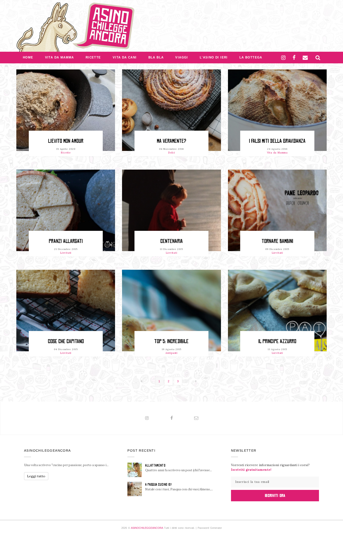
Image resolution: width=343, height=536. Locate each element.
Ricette (93, 57)
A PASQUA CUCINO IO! (158, 484)
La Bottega (250, 57)
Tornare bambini (277, 241)
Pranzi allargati (66, 241)
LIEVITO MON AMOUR (65, 141)
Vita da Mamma (59, 57)
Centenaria (171, 241)
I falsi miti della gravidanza (277, 141)
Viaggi (181, 57)
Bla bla (156, 57)
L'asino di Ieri (214, 57)
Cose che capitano (66, 341)
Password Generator (210, 527)
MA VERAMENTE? (171, 141)
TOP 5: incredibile (171, 341)
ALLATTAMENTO (155, 465)
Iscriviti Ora (275, 495)
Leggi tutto (36, 476)
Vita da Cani (125, 57)
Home (28, 57)
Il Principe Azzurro (277, 341)
